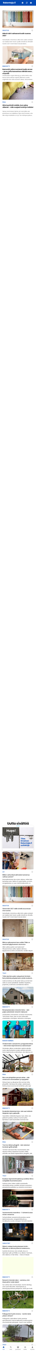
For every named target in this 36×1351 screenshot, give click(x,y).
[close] (33, 3)
